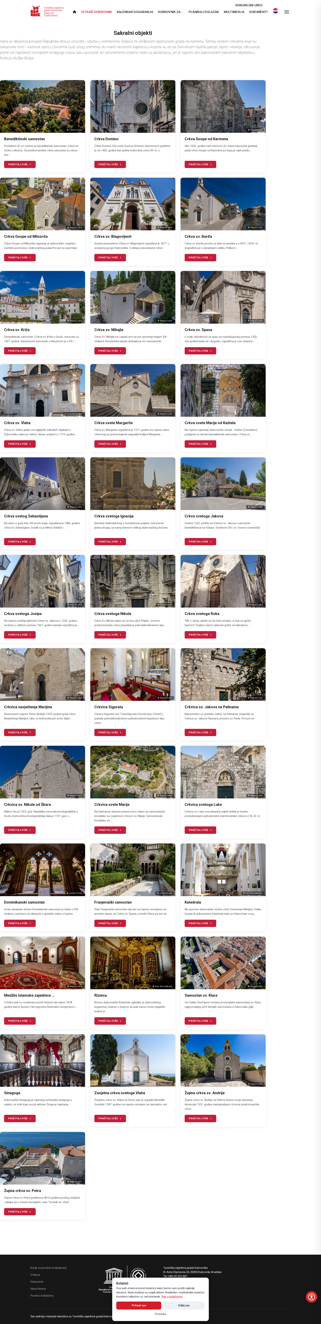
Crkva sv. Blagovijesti (112, 236)
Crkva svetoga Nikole (112, 613)
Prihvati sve (139, 1305)
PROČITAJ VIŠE (17, 164)
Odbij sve (183, 1305)
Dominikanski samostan (24, 902)
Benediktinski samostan (24, 139)
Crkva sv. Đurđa (198, 236)
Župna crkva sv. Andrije (205, 1093)
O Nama (35, 1274)
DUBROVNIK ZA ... (171, 12)
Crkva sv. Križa (17, 330)
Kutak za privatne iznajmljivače (48, 1267)
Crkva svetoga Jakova (204, 516)
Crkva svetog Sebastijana (26, 516)
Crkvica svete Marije (111, 804)
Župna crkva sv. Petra (22, 1190)
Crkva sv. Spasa (198, 330)
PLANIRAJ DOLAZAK (204, 12)
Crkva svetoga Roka (202, 613)
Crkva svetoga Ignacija (114, 516)
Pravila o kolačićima (42, 1295)
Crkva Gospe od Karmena (206, 139)
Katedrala (193, 902)
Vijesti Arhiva (38, 1288)
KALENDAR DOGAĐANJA (135, 12)
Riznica (100, 995)
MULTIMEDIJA (234, 12)
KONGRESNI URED (249, 5)
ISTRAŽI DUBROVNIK (96, 12)
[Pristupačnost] (311, 1297)
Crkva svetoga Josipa (23, 613)
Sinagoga (12, 1093)
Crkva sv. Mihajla (108, 330)
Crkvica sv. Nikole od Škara (27, 804)
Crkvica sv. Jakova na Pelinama (212, 707)
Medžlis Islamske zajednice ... (29, 995)
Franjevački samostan (113, 902)
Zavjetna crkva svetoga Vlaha (119, 1093)
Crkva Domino (106, 139)
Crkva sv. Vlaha (17, 423)
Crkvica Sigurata (108, 707)
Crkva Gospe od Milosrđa (26, 236)
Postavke (160, 1314)
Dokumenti (258, 12)
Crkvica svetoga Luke (203, 804)
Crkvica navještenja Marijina (28, 707)
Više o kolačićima (171, 1296)
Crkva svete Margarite (113, 423)
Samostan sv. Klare (201, 995)
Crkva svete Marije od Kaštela (210, 423)
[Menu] (287, 11)
